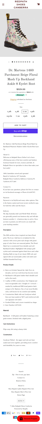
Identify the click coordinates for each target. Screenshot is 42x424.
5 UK (25, 111)
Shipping (13, 99)
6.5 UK (9, 116)
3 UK (9, 111)
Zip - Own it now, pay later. (21, 375)
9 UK (33, 116)
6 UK (32, 111)
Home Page (21, 395)
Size (21, 107)
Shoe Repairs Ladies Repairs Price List (21, 389)
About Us (21, 386)
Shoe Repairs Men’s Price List (21, 392)
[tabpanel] (21, 32)
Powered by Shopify (21, 409)
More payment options (20, 136)
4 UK (17, 111)
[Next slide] (33, 62)
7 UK (18, 116)
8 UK (25, 116)
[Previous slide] (9, 62)
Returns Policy (21, 381)
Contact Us (21, 378)
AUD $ (20, 401)
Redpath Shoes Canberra (21, 4)
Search (21, 371)
